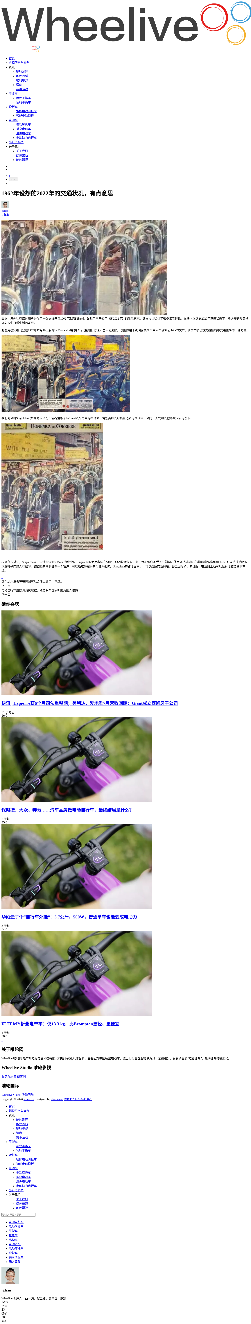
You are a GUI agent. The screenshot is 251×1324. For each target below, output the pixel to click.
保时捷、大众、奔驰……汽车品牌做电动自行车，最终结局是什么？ (67, 810)
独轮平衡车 (23, 102)
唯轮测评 (22, 71)
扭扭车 (13, 1235)
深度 (19, 84)
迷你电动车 (23, 133)
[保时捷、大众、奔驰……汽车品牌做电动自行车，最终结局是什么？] (76, 801)
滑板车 (13, 106)
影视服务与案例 (19, 62)
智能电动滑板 (25, 115)
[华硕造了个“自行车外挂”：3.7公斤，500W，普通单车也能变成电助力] (76, 907)
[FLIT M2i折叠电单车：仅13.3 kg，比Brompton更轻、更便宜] (76, 1014)
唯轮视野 (22, 80)
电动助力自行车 (26, 137)
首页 (12, 58)
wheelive (29, 1099)
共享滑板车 (16, 1257)
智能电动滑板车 (26, 111)
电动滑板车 (16, 1226)
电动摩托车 (23, 124)
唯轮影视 (22, 159)
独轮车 (13, 1253)
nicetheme (57, 1099)
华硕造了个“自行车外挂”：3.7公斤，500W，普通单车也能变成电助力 (69, 917)
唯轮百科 (22, 76)
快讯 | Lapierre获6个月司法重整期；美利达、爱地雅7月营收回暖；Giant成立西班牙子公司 (89, 703)
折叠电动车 (23, 128)
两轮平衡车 (23, 98)
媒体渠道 (22, 155)
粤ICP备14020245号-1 (78, 1099)
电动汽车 (15, 1244)
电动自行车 (16, 1222)
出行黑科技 (16, 142)
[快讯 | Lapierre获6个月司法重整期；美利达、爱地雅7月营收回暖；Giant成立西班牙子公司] (76, 694)
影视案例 (20, 1076)
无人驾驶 (15, 1261)
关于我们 (22, 151)
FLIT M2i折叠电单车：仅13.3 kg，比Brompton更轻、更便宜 (60, 1024)
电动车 (13, 120)
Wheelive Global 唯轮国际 (17, 1094)
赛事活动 (22, 89)
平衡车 (13, 93)
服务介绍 (7, 1076)
